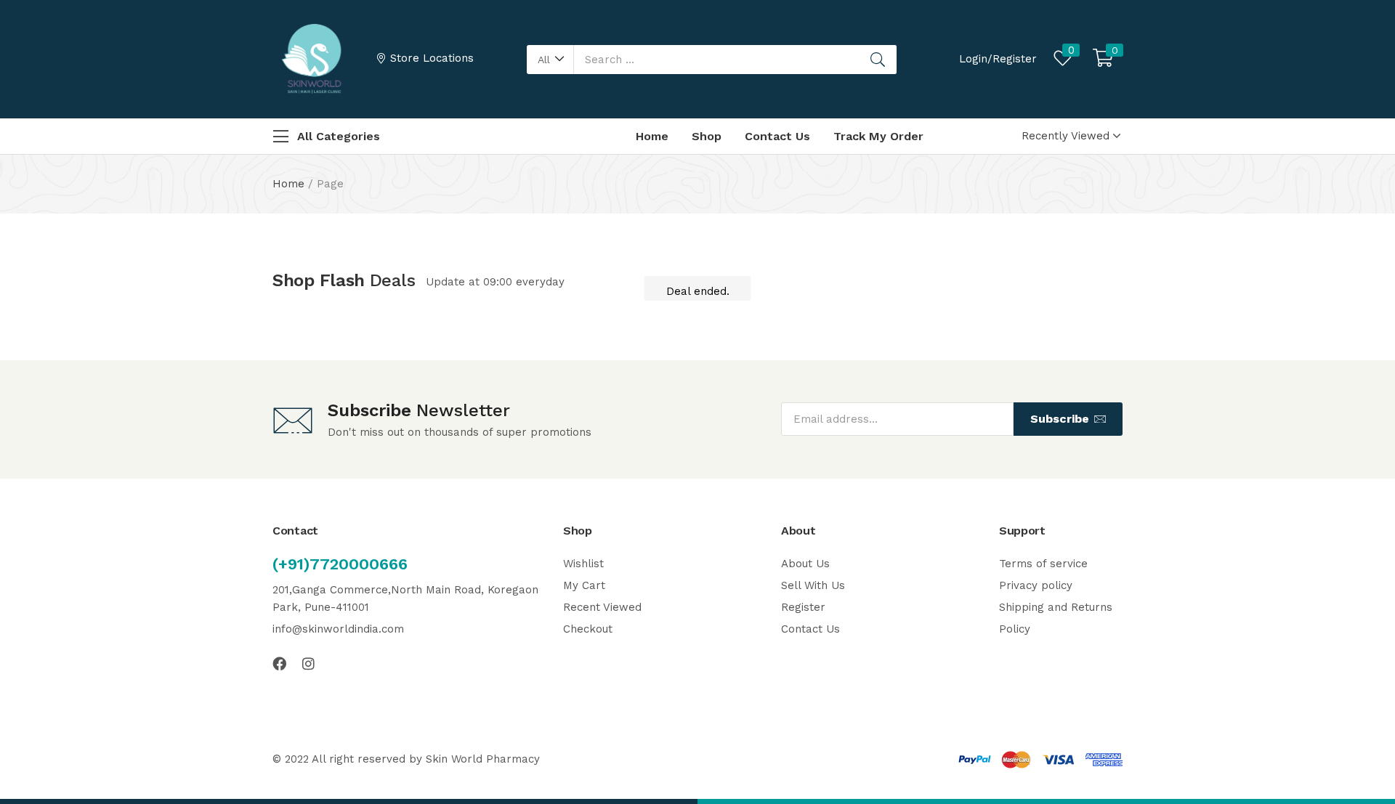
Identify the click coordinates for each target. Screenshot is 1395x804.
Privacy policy (1035, 585)
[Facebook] (279, 663)
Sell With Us (813, 585)
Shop (706, 136)
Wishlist (583, 563)
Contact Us (777, 136)
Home (652, 136)
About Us (805, 563)
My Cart (584, 585)
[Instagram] (308, 663)
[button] (550, 59)
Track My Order (878, 136)
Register (803, 607)
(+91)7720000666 (340, 564)
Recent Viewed (602, 607)
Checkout (587, 629)
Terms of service (1043, 563)
